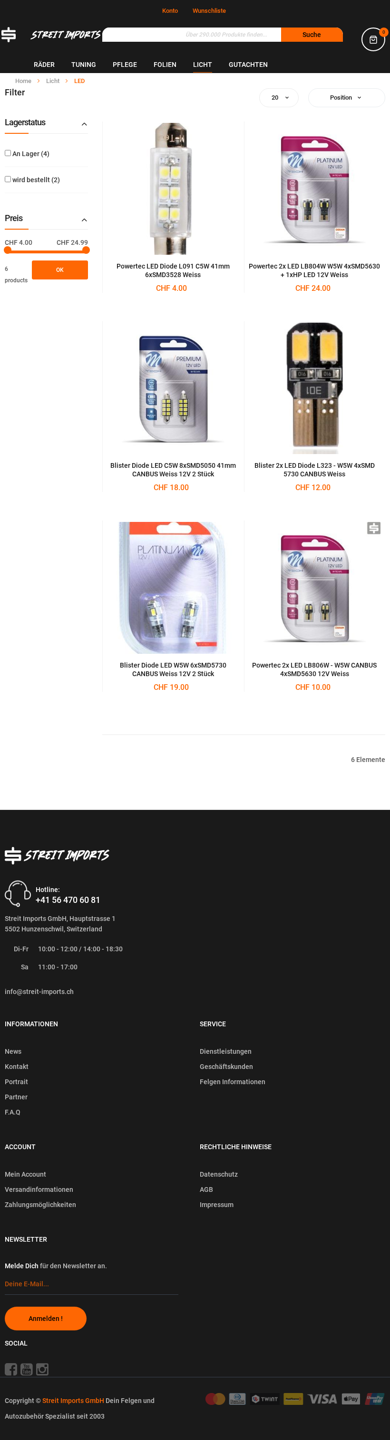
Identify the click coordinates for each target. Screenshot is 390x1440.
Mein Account (25, 1174)
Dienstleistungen (226, 1051)
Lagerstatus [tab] (25, 122)
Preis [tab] (13, 218)
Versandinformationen (39, 1189)
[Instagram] (46, 1369)
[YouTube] (27, 1369)
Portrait (16, 1082)
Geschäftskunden (226, 1066)
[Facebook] (12, 1369)
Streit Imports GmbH (74, 1400)
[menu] (212, 65)
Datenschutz (219, 1174)
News (13, 1051)
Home (24, 80)
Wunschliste (209, 10)
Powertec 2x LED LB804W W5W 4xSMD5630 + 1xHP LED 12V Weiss (314, 270)
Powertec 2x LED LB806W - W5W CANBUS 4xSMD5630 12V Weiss (314, 669)
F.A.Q (12, 1112)
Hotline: (48, 889)
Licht (53, 80)
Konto (170, 10)
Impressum (217, 1204)
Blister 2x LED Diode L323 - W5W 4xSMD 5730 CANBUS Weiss (314, 470)
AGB (206, 1189)
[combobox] (222, 35)
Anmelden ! (46, 1318)
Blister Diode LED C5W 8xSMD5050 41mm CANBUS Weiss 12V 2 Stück (173, 470)
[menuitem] (44, 64)
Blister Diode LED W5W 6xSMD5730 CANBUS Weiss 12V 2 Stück (173, 669)
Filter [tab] (15, 92)
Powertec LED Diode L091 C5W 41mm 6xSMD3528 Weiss (173, 270)
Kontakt (17, 1066)
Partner (16, 1097)
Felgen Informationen (232, 1082)
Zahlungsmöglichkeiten (40, 1204)
